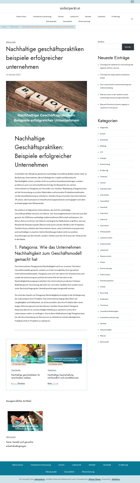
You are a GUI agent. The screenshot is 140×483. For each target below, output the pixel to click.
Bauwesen (104, 140)
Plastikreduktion (107, 281)
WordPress (116, 479)
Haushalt (101, 16)
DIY (101, 152)
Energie (103, 158)
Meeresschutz (105, 256)
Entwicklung (105, 164)
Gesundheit (67, 21)
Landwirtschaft (106, 238)
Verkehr (88, 16)
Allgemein (104, 127)
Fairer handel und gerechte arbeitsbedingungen (19, 444)
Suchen (101, 41)
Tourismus (104, 305)
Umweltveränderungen (109, 311)
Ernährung (116, 16)
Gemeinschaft (105, 189)
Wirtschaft (11, 42)
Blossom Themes (95, 479)
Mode (102, 262)
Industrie (103, 219)
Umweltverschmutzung (42, 16)
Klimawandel (51, 21)
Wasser (103, 336)
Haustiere (104, 213)
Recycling (104, 293)
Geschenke (104, 195)
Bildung (103, 146)
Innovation (104, 225)
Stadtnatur (104, 299)
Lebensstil (74, 16)
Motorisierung (84, 21)
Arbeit (102, 134)
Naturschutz (21, 16)
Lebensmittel (105, 244)
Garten (61, 16)
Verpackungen (106, 330)
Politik (103, 287)
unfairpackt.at (70, 8)
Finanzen (103, 176)
